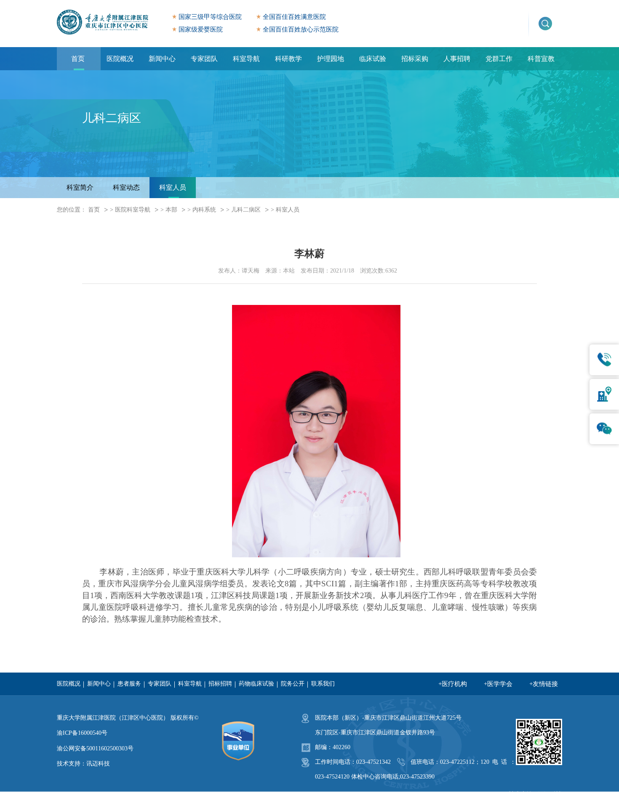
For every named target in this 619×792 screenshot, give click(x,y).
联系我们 (323, 684)
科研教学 (288, 58)
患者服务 (129, 684)
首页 (78, 58)
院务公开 (292, 684)
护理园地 (330, 58)
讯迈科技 (98, 763)
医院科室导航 (132, 210)
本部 (171, 210)
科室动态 (126, 187)
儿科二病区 (246, 210)
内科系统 (204, 210)
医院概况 (120, 58)
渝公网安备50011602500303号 (95, 748)
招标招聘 (220, 684)
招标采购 (414, 58)
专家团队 (204, 58)
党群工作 (499, 58)
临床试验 (372, 58)
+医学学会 (498, 684)
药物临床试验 (256, 684)
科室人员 (172, 187)
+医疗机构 (452, 684)
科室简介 (80, 187)
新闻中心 (162, 58)
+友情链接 (543, 684)
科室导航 (246, 58)
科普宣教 (541, 58)
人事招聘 (456, 58)
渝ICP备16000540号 (82, 733)
